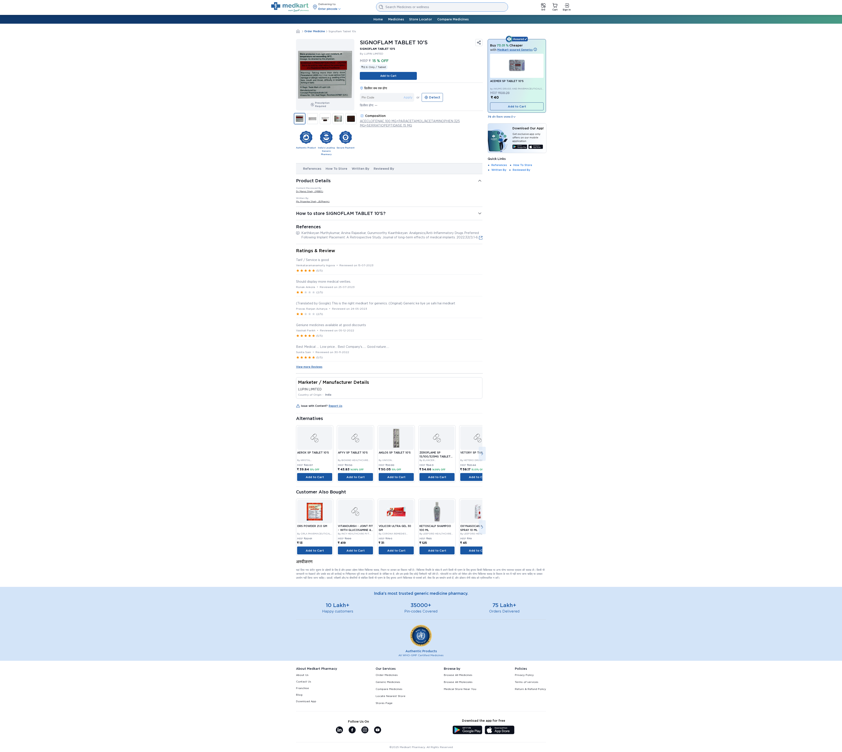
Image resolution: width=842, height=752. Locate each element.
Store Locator (420, 19)
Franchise (302, 688)
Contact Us (303, 681)
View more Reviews (309, 366)
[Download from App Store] (535, 147)
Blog (299, 694)
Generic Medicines (388, 682)
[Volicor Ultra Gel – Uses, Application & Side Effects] (396, 511)
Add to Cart (388, 75)
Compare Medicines (453, 19)
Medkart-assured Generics (515, 49)
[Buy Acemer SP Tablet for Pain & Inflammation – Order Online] (517, 66)
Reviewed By (384, 168)
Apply (407, 97)
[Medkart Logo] (290, 7)
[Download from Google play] (519, 147)
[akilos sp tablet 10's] (396, 438)
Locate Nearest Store (390, 696)
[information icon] (535, 50)
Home (378, 19)
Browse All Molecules (458, 682)
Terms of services (526, 682)
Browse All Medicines (458, 675)
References (312, 168)
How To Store (336, 168)
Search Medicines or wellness (407, 7)
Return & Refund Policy (530, 689)
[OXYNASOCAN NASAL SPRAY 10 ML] (477, 511)
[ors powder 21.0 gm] (314, 511)
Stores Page (384, 703)
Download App (306, 701)
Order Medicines (387, 675)
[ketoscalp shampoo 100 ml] (437, 511)
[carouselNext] (482, 454)
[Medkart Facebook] (352, 730)
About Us (302, 675)
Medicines (396, 19)
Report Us (335, 405)
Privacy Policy (524, 675)
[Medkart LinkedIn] (339, 730)
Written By (360, 168)
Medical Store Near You (460, 689)
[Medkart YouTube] (377, 730)
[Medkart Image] (314, 438)
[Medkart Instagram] (364, 730)
